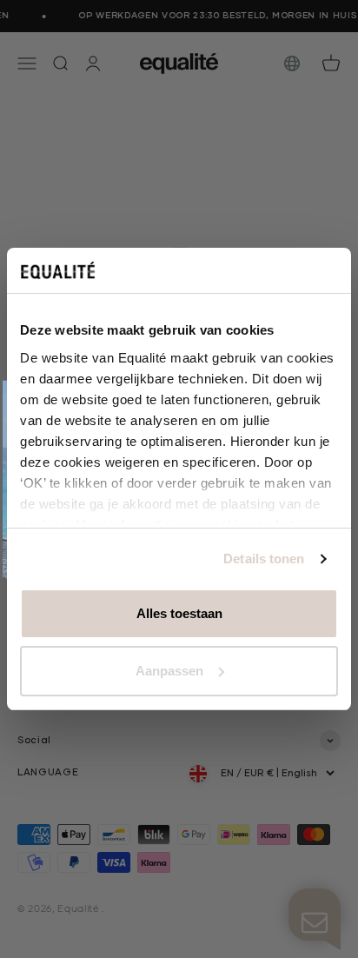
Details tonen (263, 558)
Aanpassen (169, 670)
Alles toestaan (179, 613)
